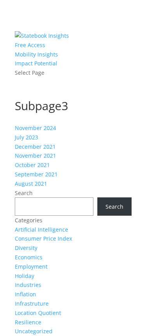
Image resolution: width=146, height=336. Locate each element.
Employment (31, 266)
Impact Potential (36, 63)
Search (24, 193)
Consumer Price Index (43, 238)
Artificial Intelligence (41, 229)
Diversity (26, 248)
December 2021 (35, 146)
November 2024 (35, 128)
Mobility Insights (36, 54)
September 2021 (36, 174)
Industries (28, 285)
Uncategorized (34, 331)
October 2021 (32, 165)
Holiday (24, 276)
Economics (28, 257)
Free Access (30, 45)
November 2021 (35, 155)
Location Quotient (38, 313)
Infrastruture (32, 303)
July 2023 (26, 137)
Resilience (28, 322)
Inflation (25, 294)
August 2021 (31, 183)
